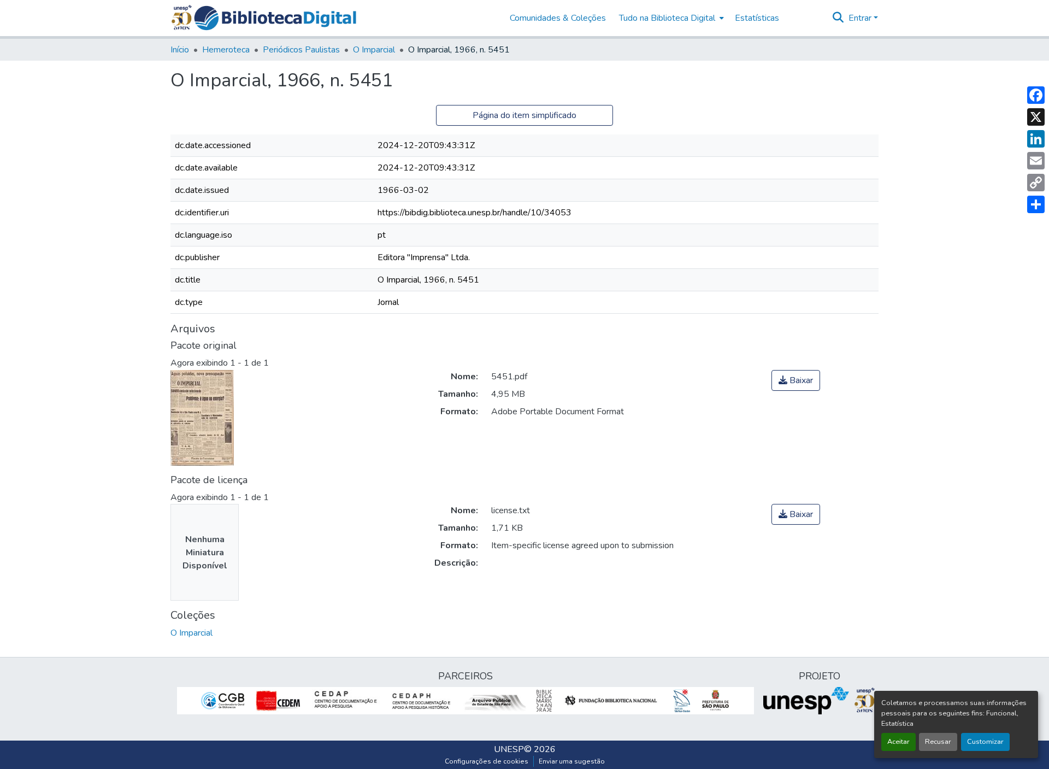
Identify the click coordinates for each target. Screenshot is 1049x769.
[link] (795, 380)
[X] (1036, 117)
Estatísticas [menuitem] (757, 18)
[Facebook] (1036, 95)
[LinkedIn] (1036, 139)
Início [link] (179, 50)
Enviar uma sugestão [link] (572, 761)
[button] (275, 18)
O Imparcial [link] (374, 50)
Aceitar (898, 742)
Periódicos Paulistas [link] (301, 50)
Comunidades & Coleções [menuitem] (558, 18)
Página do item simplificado (524, 115)
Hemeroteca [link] (226, 50)
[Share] (1036, 204)
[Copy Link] (1036, 182)
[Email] (1036, 161)
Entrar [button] (861, 18)
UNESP (509, 749)
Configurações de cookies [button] (486, 761)
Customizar (985, 742)
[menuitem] (670, 18)
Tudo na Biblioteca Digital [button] (667, 18)
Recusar (938, 742)
